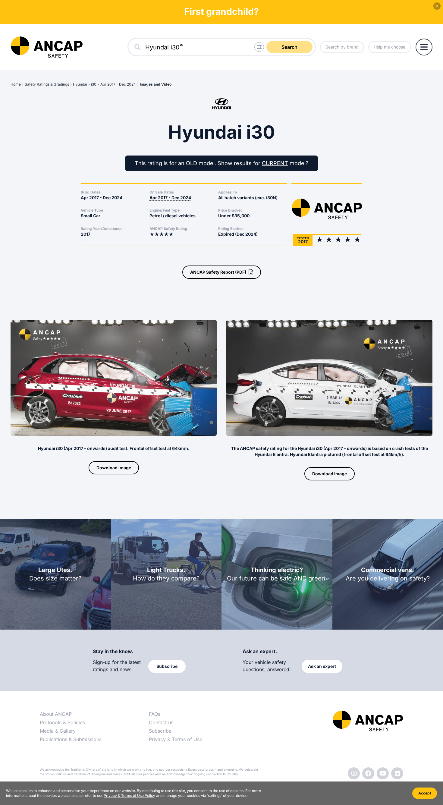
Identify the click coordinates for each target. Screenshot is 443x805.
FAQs (154, 714)
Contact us (161, 722)
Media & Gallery (58, 731)
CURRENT (275, 163)
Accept (424, 793)
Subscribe (160, 731)
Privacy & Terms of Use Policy (129, 795)
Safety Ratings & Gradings (47, 84)
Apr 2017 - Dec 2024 (118, 84)
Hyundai (80, 84)
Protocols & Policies (62, 722)
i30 (93, 84)
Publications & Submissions (71, 739)
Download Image (113, 467)
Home (16, 84)
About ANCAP (56, 714)
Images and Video (155, 84)
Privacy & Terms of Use (175, 739)
